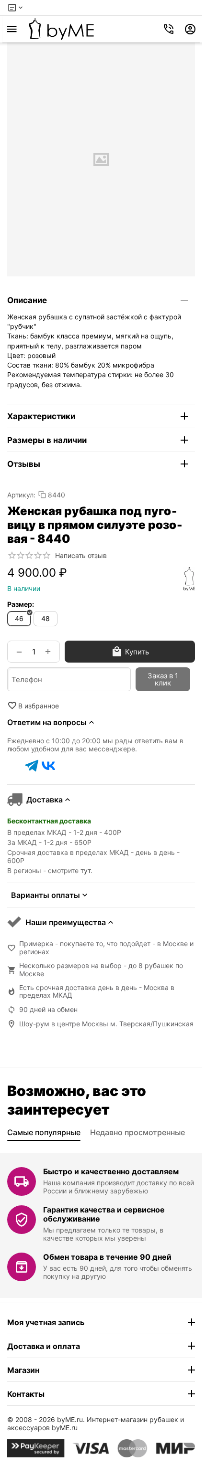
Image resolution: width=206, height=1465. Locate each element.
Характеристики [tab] (41, 416)
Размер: (20, 604)
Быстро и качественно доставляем (111, 1171)
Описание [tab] (27, 300)
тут (85, 870)
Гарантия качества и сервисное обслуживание (104, 1214)
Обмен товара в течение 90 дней (107, 1257)
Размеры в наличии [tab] (47, 440)
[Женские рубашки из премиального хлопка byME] (61, 29)
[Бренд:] (189, 579)
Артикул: (21, 495)
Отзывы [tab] (23, 464)
